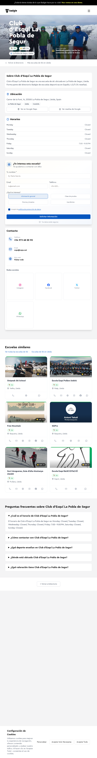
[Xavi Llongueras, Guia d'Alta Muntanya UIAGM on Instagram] (29, 489)
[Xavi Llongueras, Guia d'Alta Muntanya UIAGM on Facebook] (36, 489)
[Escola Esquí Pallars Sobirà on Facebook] (80, 395)
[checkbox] (9, 209)
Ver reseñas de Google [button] (71, 109)
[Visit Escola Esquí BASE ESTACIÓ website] (76, 489)
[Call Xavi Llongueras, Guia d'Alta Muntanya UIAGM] (10, 489)
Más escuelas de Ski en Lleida (39, 63)
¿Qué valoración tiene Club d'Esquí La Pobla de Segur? (39, 567)
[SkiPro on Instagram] (78, 441)
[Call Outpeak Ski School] (13, 395)
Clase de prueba (70, 196)
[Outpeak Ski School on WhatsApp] (39, 395)
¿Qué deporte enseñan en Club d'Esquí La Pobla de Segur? (41, 547)
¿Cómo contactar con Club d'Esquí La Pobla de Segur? (39, 537)
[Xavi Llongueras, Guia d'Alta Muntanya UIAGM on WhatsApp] (42, 489)
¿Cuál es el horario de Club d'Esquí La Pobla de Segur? (39, 516)
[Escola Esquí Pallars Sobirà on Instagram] (74, 395)
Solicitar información (48, 217)
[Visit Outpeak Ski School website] (26, 395)
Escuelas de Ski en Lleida (42, 352)
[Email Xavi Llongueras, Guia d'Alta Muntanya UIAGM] (16, 489)
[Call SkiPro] (55, 441)
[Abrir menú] (88, 10)
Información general (28, 196)
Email (9, 182)
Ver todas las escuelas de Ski (16, 352)
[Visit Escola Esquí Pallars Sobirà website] (67, 395)
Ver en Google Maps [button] (29, 109)
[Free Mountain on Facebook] (36, 441)
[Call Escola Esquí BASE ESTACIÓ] (56, 489)
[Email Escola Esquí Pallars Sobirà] (61, 395)
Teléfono (52, 182)
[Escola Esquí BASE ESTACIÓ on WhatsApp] (85, 489)
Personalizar (41, 742)
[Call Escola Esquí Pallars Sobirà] (54, 395)
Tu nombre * (12, 172)
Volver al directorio (16, 63)
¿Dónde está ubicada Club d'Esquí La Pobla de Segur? (39, 557)
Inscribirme (71, 202)
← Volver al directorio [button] (48, 584)
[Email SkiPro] (63, 441)
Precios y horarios (28, 202)
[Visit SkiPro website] (71, 441)
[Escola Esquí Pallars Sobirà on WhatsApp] (87, 395)
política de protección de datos (29, 209)
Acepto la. (26, 209)
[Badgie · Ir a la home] (12, 11)
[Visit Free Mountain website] (23, 441)
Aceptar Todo (82, 742)
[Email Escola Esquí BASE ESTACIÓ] (66, 489)
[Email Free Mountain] (16, 441)
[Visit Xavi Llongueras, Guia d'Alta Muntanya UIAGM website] (23, 489)
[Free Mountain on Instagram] (29, 441)
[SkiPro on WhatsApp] (86, 441)
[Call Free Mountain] (10, 441)
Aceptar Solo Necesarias (61, 742)
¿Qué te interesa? (13, 192)
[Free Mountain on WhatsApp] (42, 441)
